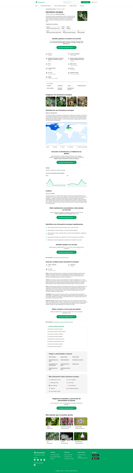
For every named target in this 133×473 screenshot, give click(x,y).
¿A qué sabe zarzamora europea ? (54, 346)
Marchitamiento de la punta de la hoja (53, 364)
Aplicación (82, 5)
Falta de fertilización (65, 359)
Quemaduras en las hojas (77, 359)
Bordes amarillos (52, 356)
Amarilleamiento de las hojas (65, 369)
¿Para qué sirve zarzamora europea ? (55, 344)
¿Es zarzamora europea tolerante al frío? (55, 341)
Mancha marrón (75, 356)
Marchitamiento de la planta (65, 364)
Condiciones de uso (68, 456)
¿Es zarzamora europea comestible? (55, 336)
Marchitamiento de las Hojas (53, 360)
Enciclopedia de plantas (54, 454)
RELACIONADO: (57, 257)
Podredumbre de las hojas (53, 369)
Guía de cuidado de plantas (55, 456)
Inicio (36, 5)
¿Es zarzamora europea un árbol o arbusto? (56, 331)
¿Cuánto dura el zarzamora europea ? (55, 329)
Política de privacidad (68, 454)
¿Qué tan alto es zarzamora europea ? (55, 334)
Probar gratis (85, 2)
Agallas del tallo (64, 356)
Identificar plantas (73, 5)
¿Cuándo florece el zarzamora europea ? (55, 339)
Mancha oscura (75, 364)
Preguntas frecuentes (82, 454)
